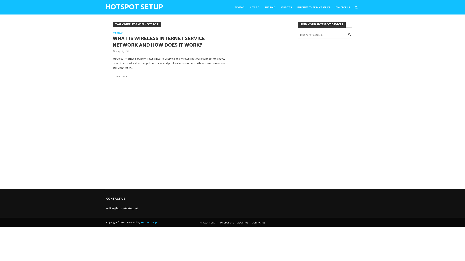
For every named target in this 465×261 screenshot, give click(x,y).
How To (254, 7)
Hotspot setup (134, 7)
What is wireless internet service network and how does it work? (159, 41)
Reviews (239, 7)
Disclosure (227, 222)
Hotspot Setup (149, 222)
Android (270, 7)
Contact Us (342, 7)
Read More (121, 76)
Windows (286, 7)
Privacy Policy (208, 222)
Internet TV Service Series (313, 7)
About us (242, 222)
